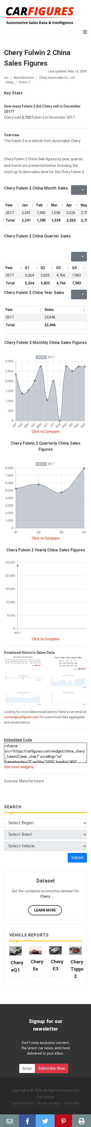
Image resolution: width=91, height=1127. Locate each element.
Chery (9, 82)
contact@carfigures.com (21, 717)
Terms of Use (22, 1103)
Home (4, 77)
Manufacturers (24, 77)
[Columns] (82, 190)
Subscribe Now (51, 1068)
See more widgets (19, 767)
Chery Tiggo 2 (77, 969)
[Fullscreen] (74, 190)
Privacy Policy (49, 1103)
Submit (77, 857)
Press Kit (72, 1103)
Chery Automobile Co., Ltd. (57, 77)
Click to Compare (45, 432)
